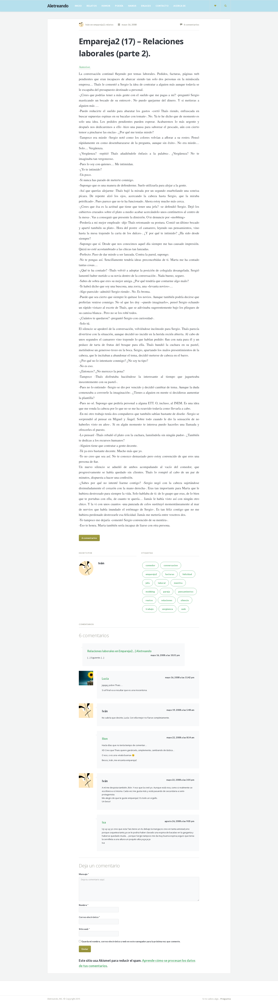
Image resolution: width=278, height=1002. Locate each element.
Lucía (105, 678)
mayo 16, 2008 (128, 24)
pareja (166, 591)
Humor (106, 6)
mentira (178, 582)
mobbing (150, 591)
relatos (109, 24)
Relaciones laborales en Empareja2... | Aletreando (119, 651)
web (183, 609)
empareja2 (99, 24)
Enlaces (146, 6)
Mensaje (84, 874)
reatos (149, 600)
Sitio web (84, 929)
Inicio (78, 6)
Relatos (92, 6)
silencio (185, 600)
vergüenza (167, 609)
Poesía (119, 6)
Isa (104, 822)
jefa (148, 582)
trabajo (150, 609)
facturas (169, 574)
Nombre (83, 905)
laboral (162, 582)
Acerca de (179, 6)
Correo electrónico (89, 917)
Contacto (162, 6)
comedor (150, 565)
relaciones (166, 600)
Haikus (132, 6)
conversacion (171, 565)
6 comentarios (190, 24)
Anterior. (85, 67)
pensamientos (185, 591)
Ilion (105, 738)
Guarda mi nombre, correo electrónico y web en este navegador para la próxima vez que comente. (130, 941)
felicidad (187, 574)
